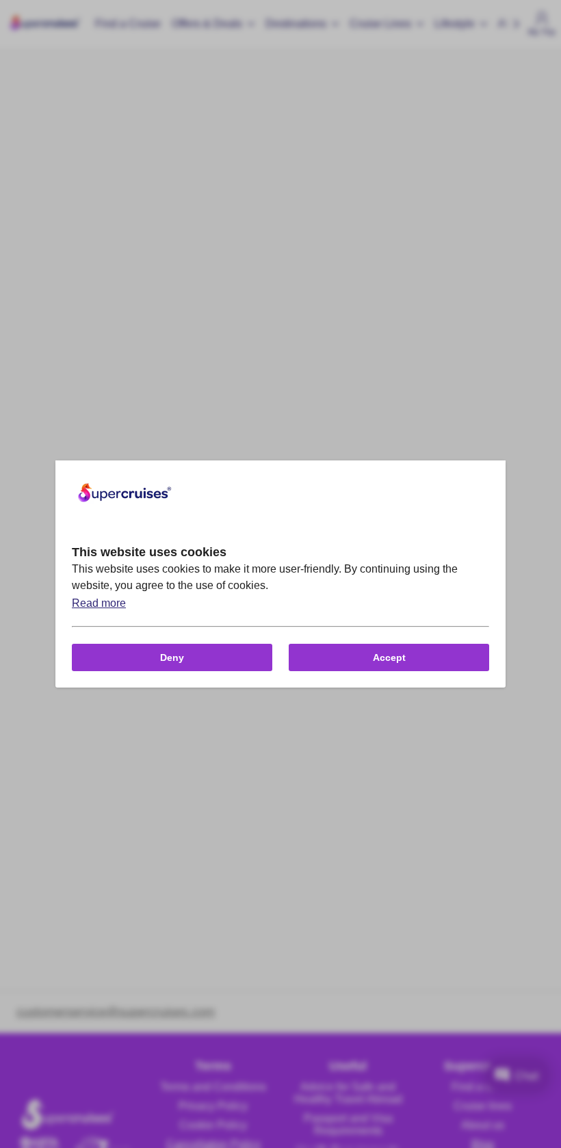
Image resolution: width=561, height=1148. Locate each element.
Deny (172, 657)
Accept (389, 657)
